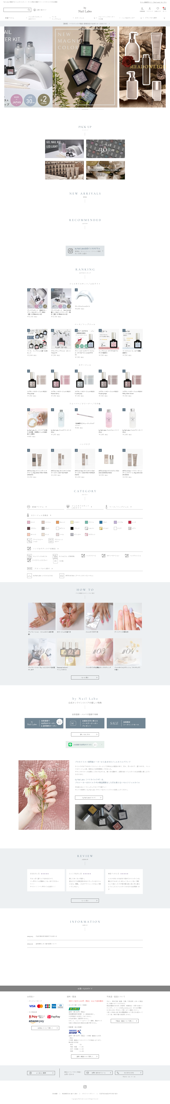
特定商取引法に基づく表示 (69, 1094)
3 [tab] (85, 109)
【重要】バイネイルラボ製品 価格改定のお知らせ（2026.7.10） (85, 23)
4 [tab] (92, 109)
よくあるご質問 (41, 1073)
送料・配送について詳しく (85, 1056)
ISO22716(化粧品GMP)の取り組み (108, 1094)
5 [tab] (100, 109)
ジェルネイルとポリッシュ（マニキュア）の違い (127, 668)
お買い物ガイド (41, 10)
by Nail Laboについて (89, 798)
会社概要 (54, 1094)
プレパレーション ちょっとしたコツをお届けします (41, 668)
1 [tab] (69, 109)
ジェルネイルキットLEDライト (35, 18)
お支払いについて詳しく (45, 1028)
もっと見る (85, 677)
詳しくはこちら (85, 734)
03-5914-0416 (129, 1073)
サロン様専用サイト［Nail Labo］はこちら (153, 2)
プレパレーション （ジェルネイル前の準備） (40, 633)
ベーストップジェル (56, 18)
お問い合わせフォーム (99, 1073)
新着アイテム (9, 18)
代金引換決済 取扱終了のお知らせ (42, 936)
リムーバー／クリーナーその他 (106, 18)
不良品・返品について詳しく (125, 1021)
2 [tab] (77, 109)
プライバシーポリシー (88, 1094)
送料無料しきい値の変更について (42, 944)
